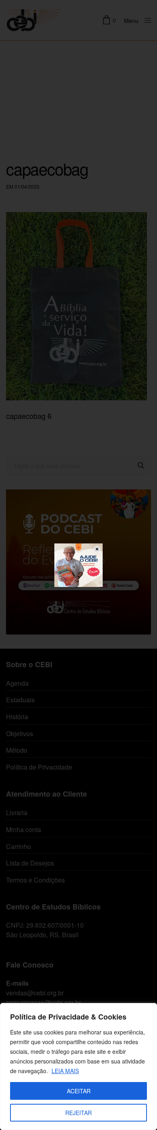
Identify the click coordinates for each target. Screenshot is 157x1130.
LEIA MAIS (65, 1071)
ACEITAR (79, 1091)
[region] (78, 1066)
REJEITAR (78, 1113)
